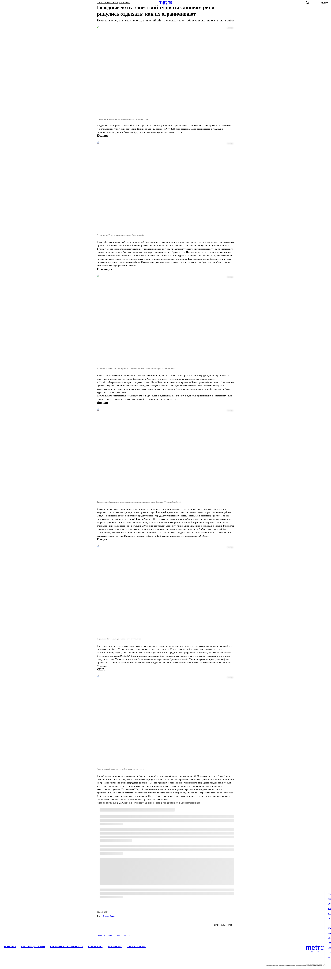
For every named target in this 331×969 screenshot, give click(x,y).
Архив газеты (136, 946)
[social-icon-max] (22, 965)
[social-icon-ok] (16, 965)
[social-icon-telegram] (11, 965)
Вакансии (115, 946)
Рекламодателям (33, 946)
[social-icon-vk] (6, 965)
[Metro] (165, 2)
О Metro (10, 946)
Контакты (95, 946)
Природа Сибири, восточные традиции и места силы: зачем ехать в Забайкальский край (157, 802)
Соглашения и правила (66, 946)
